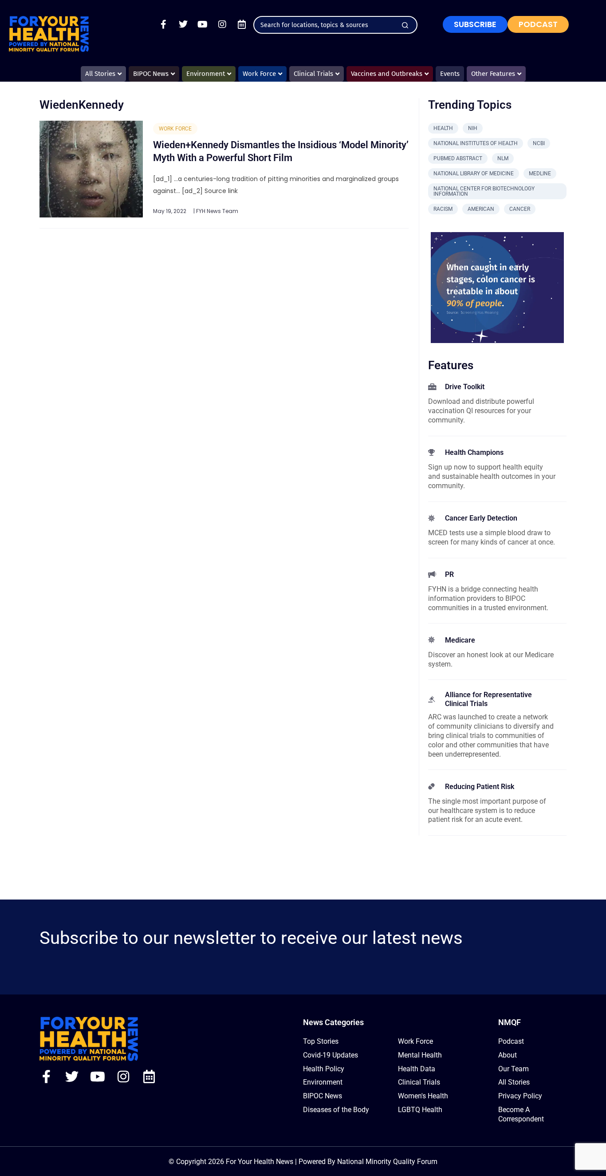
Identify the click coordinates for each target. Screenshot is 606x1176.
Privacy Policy (520, 1096)
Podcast (511, 1041)
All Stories (514, 1082)
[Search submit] (405, 25)
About (507, 1055)
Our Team (513, 1069)
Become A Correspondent (521, 1114)
